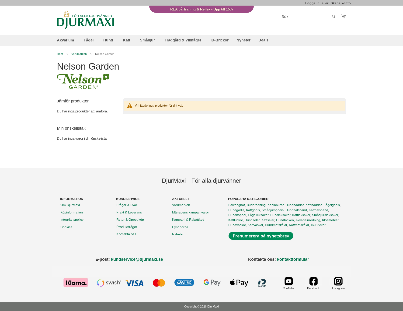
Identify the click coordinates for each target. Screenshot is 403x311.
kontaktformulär (293, 259)
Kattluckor (235, 220)
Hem (60, 54)
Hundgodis (236, 210)
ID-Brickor (318, 225)
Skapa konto (341, 3)
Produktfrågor (126, 227)
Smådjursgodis (273, 210)
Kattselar (267, 220)
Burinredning (256, 205)
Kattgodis (253, 210)
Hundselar (252, 220)
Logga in (312, 3)
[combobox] (309, 16)
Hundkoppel (237, 215)
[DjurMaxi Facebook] (313, 284)
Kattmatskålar (299, 225)
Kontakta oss (126, 234)
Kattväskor (255, 225)
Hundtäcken (285, 220)
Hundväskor (237, 225)
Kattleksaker (301, 215)
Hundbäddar (294, 205)
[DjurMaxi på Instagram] (338, 284)
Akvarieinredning (307, 220)
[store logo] (85, 20)
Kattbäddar (314, 205)
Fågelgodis (331, 205)
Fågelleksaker (258, 215)
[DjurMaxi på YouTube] (288, 284)
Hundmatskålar (276, 225)
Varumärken (79, 54)
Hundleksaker (280, 215)
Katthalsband (318, 210)
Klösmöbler (330, 220)
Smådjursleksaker (325, 215)
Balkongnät (236, 205)
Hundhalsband (296, 210)
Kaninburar (276, 205)
